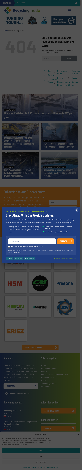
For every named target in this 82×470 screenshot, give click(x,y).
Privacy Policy (17, 252)
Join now (63, 241)
